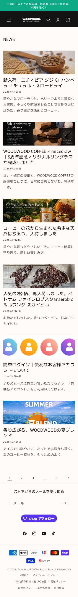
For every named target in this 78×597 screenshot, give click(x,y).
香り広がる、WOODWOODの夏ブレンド (39, 432)
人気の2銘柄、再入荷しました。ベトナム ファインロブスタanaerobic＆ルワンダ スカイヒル (38, 299)
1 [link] (10, 478)
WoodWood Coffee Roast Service (37, 569)
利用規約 (59, 587)
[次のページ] (68, 477)
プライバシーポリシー (45, 574)
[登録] (64, 503)
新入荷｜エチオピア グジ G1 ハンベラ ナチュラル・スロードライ (39, 82)
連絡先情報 (43, 587)
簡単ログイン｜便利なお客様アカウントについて (39, 367)
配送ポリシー (58, 581)
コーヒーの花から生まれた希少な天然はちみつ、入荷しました (39, 230)
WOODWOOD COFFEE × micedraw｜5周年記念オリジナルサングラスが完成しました (38, 156)
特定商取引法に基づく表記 (31, 581)
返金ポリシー (25, 587)
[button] (8, 20)
